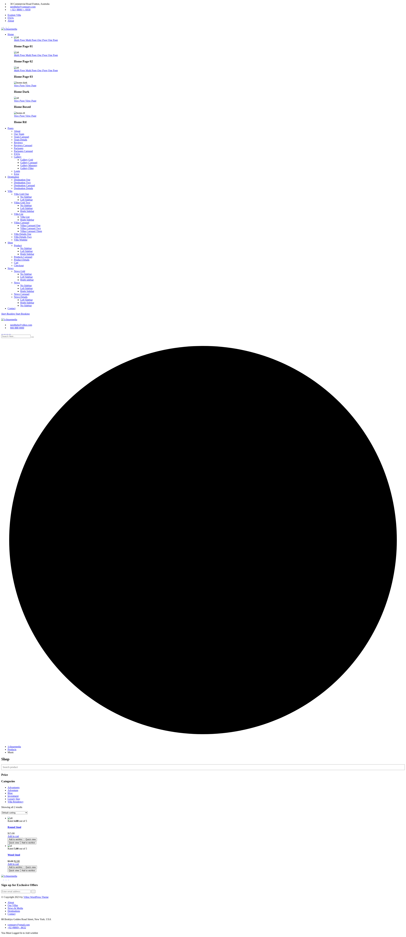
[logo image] (9, 319)
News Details (20, 297)
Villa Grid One (21, 194)
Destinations (14, 911)
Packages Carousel (23, 151)
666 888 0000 (17, 327)
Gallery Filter (27, 168)
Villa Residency (15, 801)
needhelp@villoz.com (21, 325)
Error (16, 174)
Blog (10, 793)
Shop (10, 242)
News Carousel (21, 294)
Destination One (22, 179)
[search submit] (32, 337)
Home (11, 34)
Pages (10, 128)
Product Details (21, 259)
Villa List (18, 214)
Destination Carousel (24, 185)
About (11, 20)
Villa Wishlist (20, 239)
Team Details (20, 139)
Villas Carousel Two (30, 228)
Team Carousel (21, 136)
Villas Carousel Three (31, 231)
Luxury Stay (14, 799)
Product (18, 245)
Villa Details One (22, 234)
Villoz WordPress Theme (36, 897)
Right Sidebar (27, 211)
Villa (10, 191)
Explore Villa (14, 15)
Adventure (13, 790)
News (10, 268)
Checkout (19, 265)
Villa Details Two (23, 237)
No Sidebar (26, 197)
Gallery (17, 157)
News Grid (19, 271)
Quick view (31, 839)
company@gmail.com (19, 924)
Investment (13, 796)
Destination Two (22, 182)
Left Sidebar (26, 199)
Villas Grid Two (22, 202)
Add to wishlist (15, 839)
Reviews (18, 142)
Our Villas (13, 905)
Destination (13, 177)
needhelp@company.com (23, 6)
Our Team (19, 134)
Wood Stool (14, 854)
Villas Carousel (21, 222)
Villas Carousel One (30, 225)
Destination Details (23, 188)
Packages (18, 148)
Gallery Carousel (28, 162)
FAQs (11, 18)
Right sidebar (27, 279)
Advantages (14, 787)
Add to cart (13, 836)
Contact (11, 308)
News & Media (15, 908)
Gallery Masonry (28, 165)
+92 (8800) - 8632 (17, 927)
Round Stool (14, 827)
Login (17, 171)
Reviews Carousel (23, 145)
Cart (16, 262)
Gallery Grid (26, 159)
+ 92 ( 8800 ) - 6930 (20, 9)
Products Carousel (23, 257)
